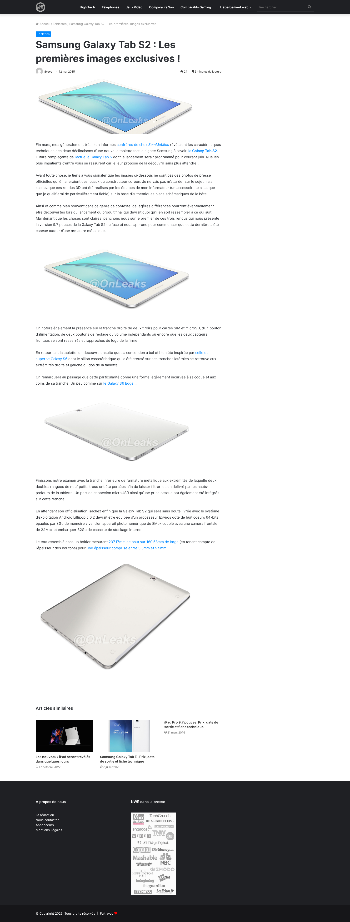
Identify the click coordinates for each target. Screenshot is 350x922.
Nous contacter (47, 820)
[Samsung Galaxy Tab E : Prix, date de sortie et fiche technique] (128, 736)
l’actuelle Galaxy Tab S (93, 157)
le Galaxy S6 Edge (118, 383)
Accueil (44, 24)
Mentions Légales (49, 830)
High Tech (87, 7)
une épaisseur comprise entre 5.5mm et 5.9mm (126, 548)
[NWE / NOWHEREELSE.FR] (40, 7)
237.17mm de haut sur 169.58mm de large (144, 542)
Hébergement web (234, 7)
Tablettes (60, 24)
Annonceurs (45, 825)
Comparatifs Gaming (195, 7)
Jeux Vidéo (134, 7)
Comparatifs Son (161, 7)
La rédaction (45, 815)
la (202, 151)
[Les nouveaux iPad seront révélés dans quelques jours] (64, 736)
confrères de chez (143, 144)
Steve (48, 71)
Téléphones (110, 7)
